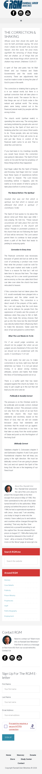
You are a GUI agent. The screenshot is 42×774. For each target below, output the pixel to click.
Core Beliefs (9, 585)
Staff (6, 606)
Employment (9, 616)
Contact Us (6, 651)
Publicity (7, 590)
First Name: (6, 684)
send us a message (31, 645)
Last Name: (6, 697)
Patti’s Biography (10, 611)
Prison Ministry (9, 595)
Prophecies (8, 601)
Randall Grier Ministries (21, 4)
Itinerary (7, 580)
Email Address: (8, 710)
